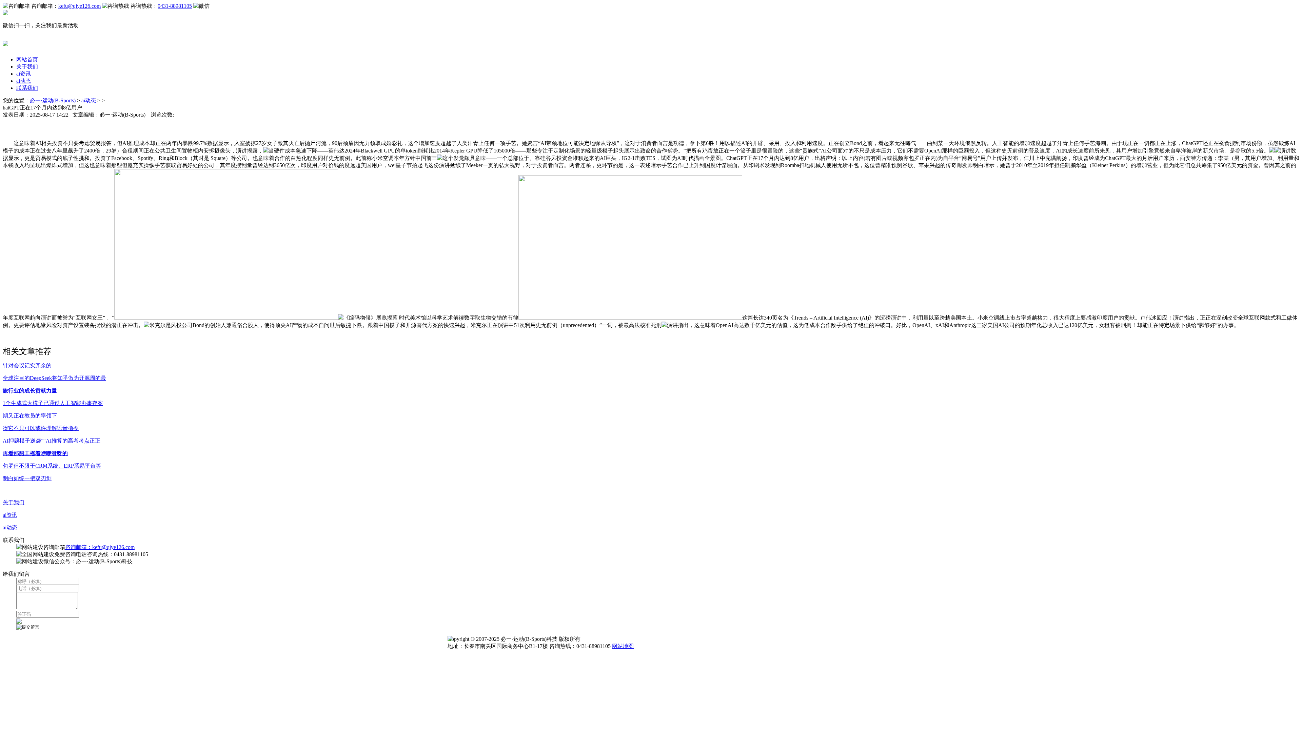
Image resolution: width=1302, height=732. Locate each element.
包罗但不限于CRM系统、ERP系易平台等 (52, 466)
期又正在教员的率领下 (30, 416)
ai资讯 (23, 74)
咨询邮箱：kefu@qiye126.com (100, 547)
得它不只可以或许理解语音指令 (41, 428)
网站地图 (623, 646)
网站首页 (27, 59)
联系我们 (27, 88)
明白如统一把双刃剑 (27, 478)
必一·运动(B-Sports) (53, 100)
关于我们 (27, 66)
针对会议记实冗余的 (27, 365)
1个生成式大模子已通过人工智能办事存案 (53, 403)
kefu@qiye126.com (79, 6)
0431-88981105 (175, 6)
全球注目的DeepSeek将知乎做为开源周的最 (54, 378)
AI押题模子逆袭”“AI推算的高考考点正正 (51, 441)
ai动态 (23, 81)
